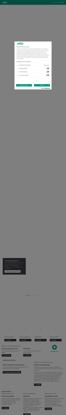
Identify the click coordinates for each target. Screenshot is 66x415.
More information (20, 58)
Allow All (42, 85)
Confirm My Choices (24, 85)
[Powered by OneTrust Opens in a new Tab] (46, 88)
